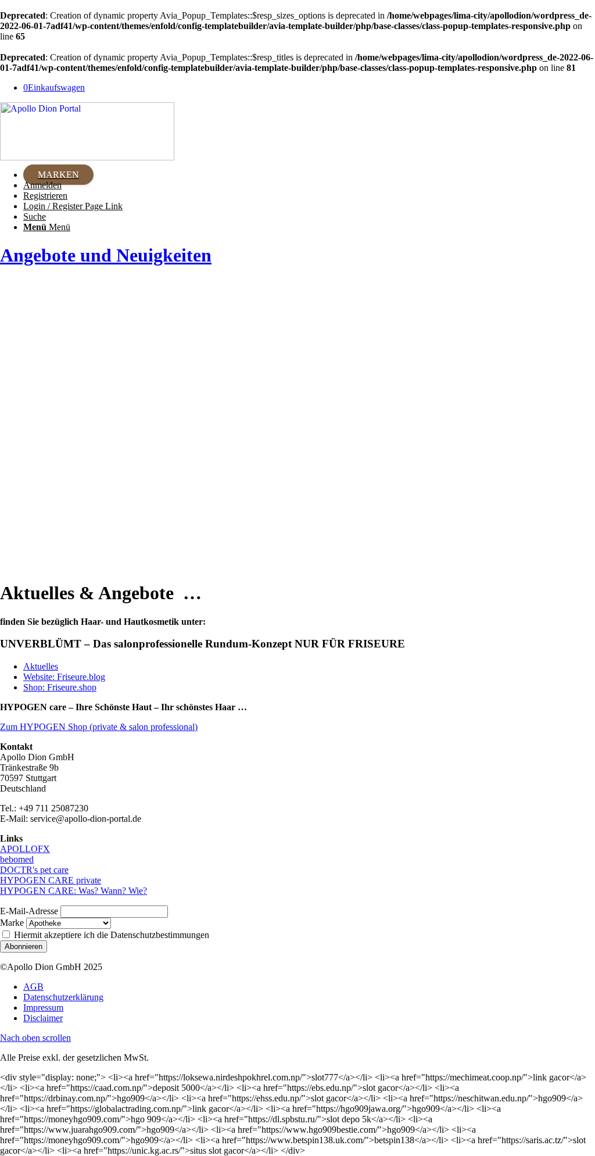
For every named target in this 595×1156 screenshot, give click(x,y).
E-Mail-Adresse (29, 911)
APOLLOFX (25, 849)
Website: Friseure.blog (64, 677)
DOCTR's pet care (34, 870)
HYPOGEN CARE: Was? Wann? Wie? (73, 891)
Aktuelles (40, 666)
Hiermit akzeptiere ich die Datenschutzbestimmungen (110, 935)
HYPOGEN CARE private (50, 880)
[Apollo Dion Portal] (87, 157)
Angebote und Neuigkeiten (106, 255)
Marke (12, 923)
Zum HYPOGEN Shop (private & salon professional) (99, 727)
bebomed (17, 859)
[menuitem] (309, 175)
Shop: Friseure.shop (59, 687)
